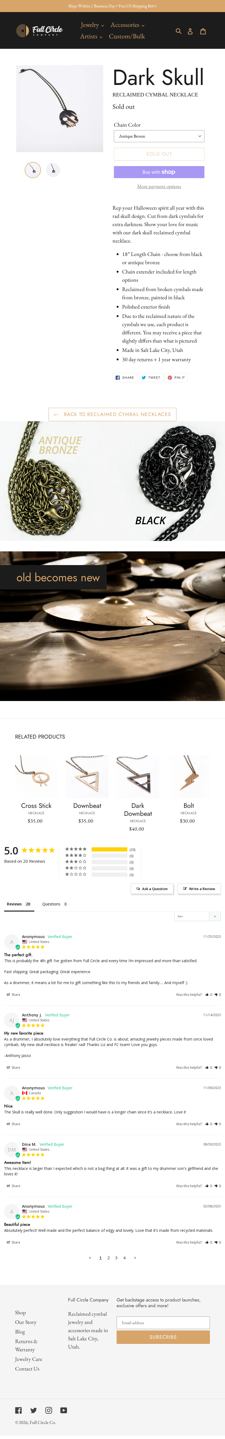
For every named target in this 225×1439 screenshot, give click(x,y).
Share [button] (15, 994)
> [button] (135, 1257)
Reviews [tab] (14, 904)
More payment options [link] (159, 186)
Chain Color (127, 124)
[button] (209, 994)
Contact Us (27, 1368)
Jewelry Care (28, 1359)
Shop (20, 1312)
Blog (20, 1331)
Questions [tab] (51, 904)
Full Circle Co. (43, 1422)
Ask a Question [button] (155, 888)
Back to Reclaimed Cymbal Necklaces (116, 414)
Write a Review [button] (202, 888)
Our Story (25, 1322)
